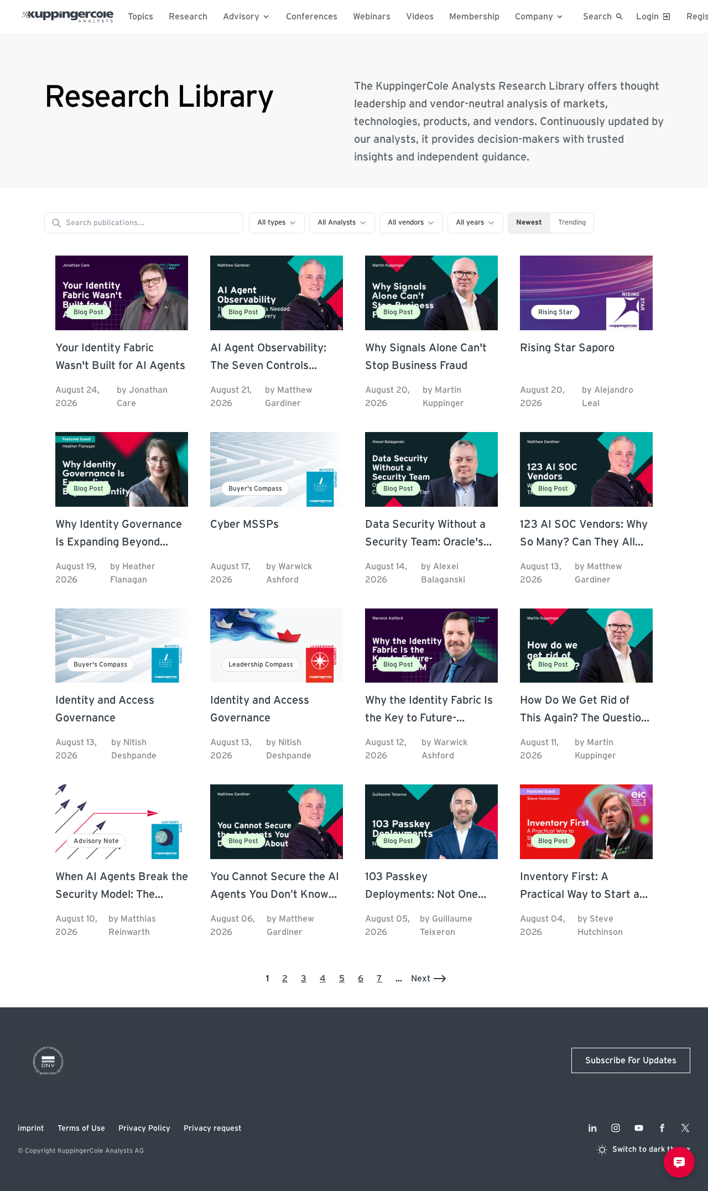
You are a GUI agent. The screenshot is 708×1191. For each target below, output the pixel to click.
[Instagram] (616, 1128)
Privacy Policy (144, 1128)
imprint (31, 1128)
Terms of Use (81, 1128)
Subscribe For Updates (630, 1060)
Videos (420, 16)
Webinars (372, 16)
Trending (572, 222)
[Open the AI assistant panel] (679, 1162)
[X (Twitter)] (685, 1128)
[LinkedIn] (592, 1128)
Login (647, 16)
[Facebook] (662, 1128)
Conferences (311, 16)
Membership (474, 16)
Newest (529, 222)
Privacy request (213, 1128)
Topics (140, 16)
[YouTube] (639, 1128)
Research (188, 16)
